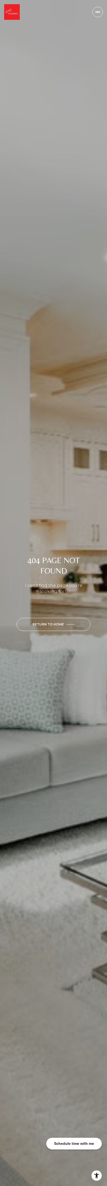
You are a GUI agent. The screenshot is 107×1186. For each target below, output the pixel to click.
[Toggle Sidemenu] (97, 12)
